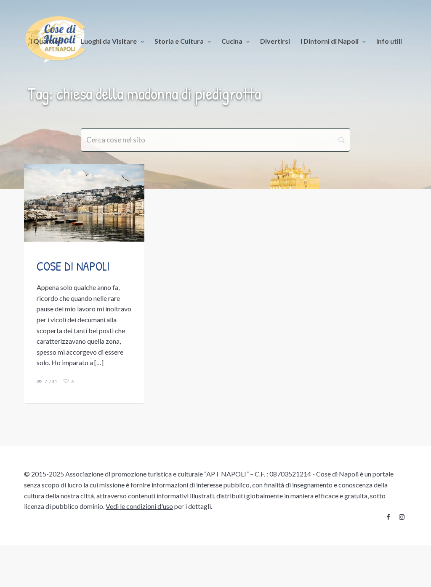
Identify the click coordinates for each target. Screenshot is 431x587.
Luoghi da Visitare (108, 41)
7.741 (50, 381)
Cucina (231, 41)
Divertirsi (275, 41)
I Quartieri (46, 41)
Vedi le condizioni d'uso (139, 506)
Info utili (389, 41)
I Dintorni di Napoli (330, 41)
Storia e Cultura (179, 41)
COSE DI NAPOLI (73, 266)
